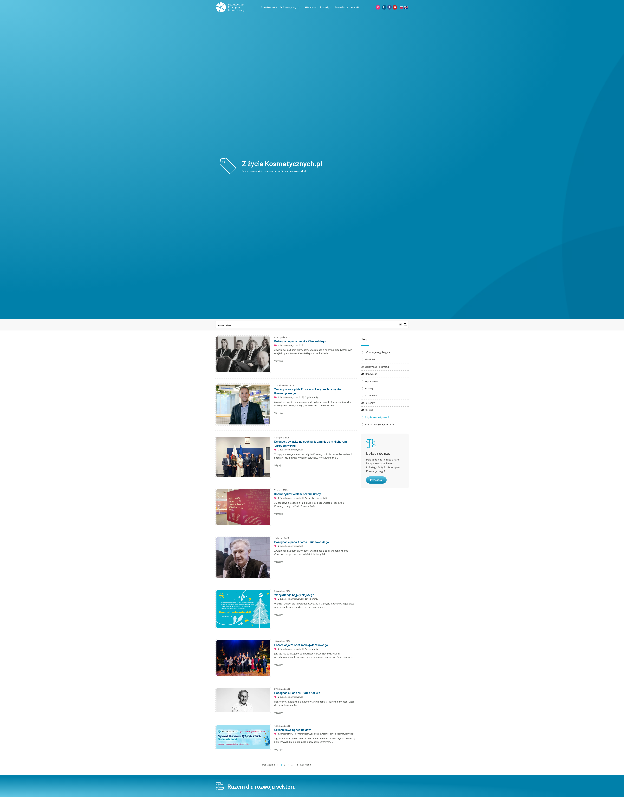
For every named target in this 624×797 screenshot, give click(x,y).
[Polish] (401, 7)
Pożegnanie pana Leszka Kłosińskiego (300, 341)
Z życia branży (311, 397)
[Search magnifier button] (405, 324)
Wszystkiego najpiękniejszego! (294, 595)
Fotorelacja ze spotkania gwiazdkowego (301, 645)
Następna (305, 764)
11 (296, 764)
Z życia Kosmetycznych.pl (290, 345)
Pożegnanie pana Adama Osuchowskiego (301, 542)
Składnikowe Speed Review (292, 730)
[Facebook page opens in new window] (389, 7)
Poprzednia (268, 764)
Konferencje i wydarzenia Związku (311, 733)
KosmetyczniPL (285, 733)
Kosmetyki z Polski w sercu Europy (297, 494)
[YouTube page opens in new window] (395, 7)
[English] (406, 7)
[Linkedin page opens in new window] (384, 7)
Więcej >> (278, 361)
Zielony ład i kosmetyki (316, 498)
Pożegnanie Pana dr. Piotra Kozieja (297, 693)
